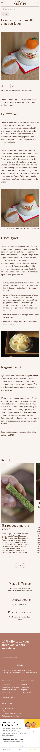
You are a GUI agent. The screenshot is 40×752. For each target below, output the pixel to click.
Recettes (5, 14)
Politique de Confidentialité (12, 672)
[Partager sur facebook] (8, 86)
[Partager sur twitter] (12, 86)
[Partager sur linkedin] (3, 86)
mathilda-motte (27, 90)
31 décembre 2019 (13, 90)
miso (30, 288)
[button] (17, 565)
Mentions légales (31, 672)
